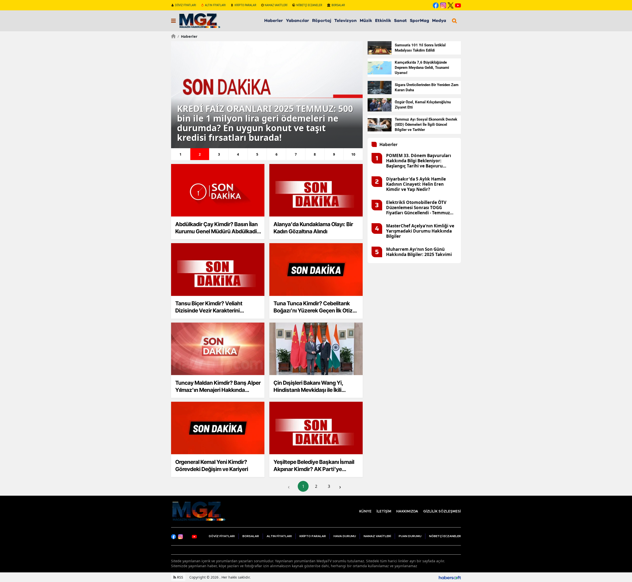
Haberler (188, 36)
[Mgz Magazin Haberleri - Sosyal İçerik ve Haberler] (198, 511)
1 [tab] (180, 154)
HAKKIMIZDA (407, 511)
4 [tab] (238, 154)
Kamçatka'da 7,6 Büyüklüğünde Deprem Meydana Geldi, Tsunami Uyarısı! (422, 67)
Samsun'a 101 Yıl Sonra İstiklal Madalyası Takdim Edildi (420, 48)
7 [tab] (296, 154)
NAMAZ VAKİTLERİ (276, 5)
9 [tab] (334, 154)
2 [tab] (200, 154)
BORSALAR (338, 5)
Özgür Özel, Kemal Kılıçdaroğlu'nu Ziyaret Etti (423, 104)
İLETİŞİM (383, 511)
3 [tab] (219, 154)
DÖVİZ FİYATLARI (185, 5)
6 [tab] (276, 154)
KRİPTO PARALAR (245, 5)
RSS (179, 577)
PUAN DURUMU (410, 536)
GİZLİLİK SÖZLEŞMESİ (442, 511)
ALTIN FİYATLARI (215, 5)
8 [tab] (315, 154)
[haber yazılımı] (450, 577)
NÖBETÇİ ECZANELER (309, 5)
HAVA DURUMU (345, 536)
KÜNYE (365, 511)
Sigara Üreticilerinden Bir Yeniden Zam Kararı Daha (426, 87)
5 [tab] (257, 154)
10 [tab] (353, 154)
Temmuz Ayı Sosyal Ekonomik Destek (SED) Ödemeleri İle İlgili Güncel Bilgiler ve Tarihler (426, 124)
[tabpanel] (267, 94)
